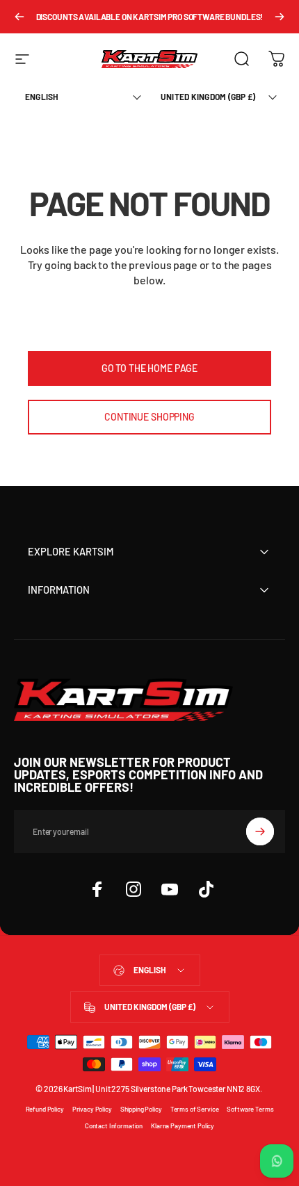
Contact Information (114, 1125)
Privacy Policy (92, 1109)
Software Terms (250, 1109)
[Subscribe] (260, 831)
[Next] (279, 16)
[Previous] (19, 16)
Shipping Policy (141, 1109)
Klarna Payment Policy (182, 1125)
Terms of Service (194, 1109)
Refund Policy (45, 1109)
